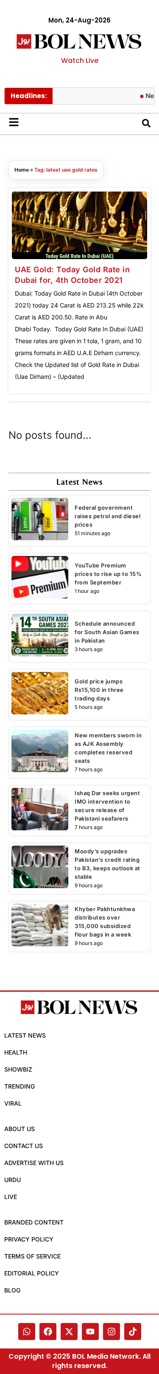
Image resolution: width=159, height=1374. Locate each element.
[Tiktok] (132, 1331)
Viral (13, 1103)
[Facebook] (47, 1331)
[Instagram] (111, 1331)
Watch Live (79, 60)
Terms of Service (32, 1256)
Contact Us (23, 1145)
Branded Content (34, 1222)
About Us (19, 1128)
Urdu (12, 1179)
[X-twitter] (69, 1331)
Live (10, 1196)
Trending (19, 1086)
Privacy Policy (28, 1239)
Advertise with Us (34, 1162)
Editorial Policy (31, 1273)
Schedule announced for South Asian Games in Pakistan (107, 632)
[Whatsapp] (26, 1331)
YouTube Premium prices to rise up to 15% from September (108, 574)
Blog (12, 1290)
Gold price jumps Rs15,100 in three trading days (99, 690)
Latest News (25, 1035)
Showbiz (18, 1069)
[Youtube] (90, 1331)
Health (15, 1052)
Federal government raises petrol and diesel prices (107, 516)
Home (21, 169)
